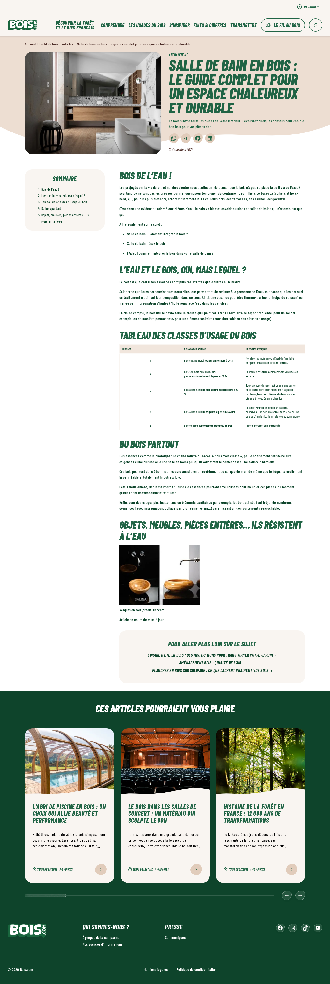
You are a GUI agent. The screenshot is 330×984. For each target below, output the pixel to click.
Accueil (30, 44)
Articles (67, 44)
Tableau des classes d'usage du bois (64, 202)
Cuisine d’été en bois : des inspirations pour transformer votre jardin (212, 655)
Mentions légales (156, 969)
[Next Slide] (300, 895)
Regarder (311, 6)
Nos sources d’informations (102, 944)
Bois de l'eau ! (50, 189)
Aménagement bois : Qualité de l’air (212, 663)
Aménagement (178, 55)
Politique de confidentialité (196, 969)
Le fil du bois (287, 25)
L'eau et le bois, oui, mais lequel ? (63, 196)
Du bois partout (51, 208)
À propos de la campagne (101, 937)
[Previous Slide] (287, 895)
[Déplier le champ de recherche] (315, 25)
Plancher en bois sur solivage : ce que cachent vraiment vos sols (212, 670)
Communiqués (175, 937)
